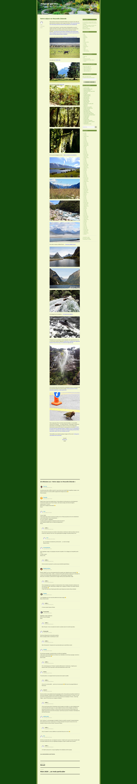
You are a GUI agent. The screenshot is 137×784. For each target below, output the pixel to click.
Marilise (84, 66)
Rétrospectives (85, 46)
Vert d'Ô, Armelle (86, 102)
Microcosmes (85, 104)
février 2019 (85, 175)
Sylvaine (45, 593)
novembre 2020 (85, 155)
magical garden (49, 3)
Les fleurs (85, 44)
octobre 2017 (85, 191)
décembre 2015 (85, 216)
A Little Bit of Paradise (86, 95)
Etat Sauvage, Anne (86, 110)
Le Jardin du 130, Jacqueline (87, 120)
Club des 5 (85, 36)
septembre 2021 (85, 145)
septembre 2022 (85, 136)
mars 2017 (85, 199)
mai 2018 (84, 183)
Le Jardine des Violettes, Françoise (88, 121)
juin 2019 (84, 171)
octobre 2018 (85, 180)
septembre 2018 (85, 181)
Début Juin (85, 56)
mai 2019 (84, 172)
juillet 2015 (85, 221)
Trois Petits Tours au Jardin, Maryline (89, 114)
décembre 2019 (85, 164)
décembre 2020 (85, 154)
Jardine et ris (85, 105)
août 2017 (85, 193)
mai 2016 (84, 210)
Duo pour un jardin (86, 100)
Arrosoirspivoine (46, 547)
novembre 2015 (85, 217)
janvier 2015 (85, 228)
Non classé (85, 45)
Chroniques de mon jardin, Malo (88, 103)
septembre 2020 (85, 157)
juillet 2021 (85, 146)
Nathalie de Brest (46, 568)
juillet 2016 (85, 208)
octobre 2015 (85, 218)
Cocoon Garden (85, 118)
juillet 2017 (85, 194)
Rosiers (84, 47)
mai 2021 (84, 148)
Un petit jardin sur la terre (87, 123)
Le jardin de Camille (86, 109)
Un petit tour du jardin (86, 58)
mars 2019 (85, 174)
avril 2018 (84, 184)
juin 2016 (84, 209)
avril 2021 (84, 149)
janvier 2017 (85, 201)
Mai (84, 57)
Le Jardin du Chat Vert (86, 94)
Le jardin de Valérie (86, 87)
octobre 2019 (85, 166)
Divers (41, 27)
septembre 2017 (85, 192)
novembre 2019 (85, 165)
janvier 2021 (85, 153)
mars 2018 (85, 185)
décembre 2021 (85, 143)
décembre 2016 (85, 202)
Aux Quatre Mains (86, 119)
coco (44, 511)
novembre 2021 (85, 144)
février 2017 (85, 200)
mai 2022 (84, 138)
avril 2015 (84, 225)
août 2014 (85, 234)
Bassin (84, 35)
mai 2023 (84, 134)
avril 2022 (84, 139)
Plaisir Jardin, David (86, 101)
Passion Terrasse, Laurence (87, 112)
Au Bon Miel (85, 93)
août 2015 (85, 220)
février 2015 (85, 227)
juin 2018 (84, 182)
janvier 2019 (85, 176)
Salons (84, 48)
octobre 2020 (85, 156)
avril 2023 (84, 135)
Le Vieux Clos (85, 92)
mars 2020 (85, 162)
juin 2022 (84, 137)
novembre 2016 (85, 203)
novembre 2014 (85, 230)
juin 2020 (84, 158)
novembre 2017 (85, 190)
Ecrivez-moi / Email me (86, 28)
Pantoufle (45, 497)
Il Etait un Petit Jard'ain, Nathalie (88, 113)
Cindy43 (45, 649)
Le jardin (84, 43)
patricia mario (46, 716)
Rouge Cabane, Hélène (87, 111)
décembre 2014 (85, 229)
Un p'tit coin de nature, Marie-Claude (89, 91)
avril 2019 (84, 173)
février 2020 (85, 163)
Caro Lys (45, 486)
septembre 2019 (85, 167)
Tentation (84, 61)
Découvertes (85, 37)
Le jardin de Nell (85, 122)
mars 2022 (85, 140)
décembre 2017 (85, 189)
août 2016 (85, 207)
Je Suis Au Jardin (86, 96)
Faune (84, 39)
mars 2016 (85, 212)
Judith (41, 24)
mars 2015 (85, 226)
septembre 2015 (85, 219)
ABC (84, 34)
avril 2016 (84, 211)
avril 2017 (84, 198)
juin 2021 (84, 147)
